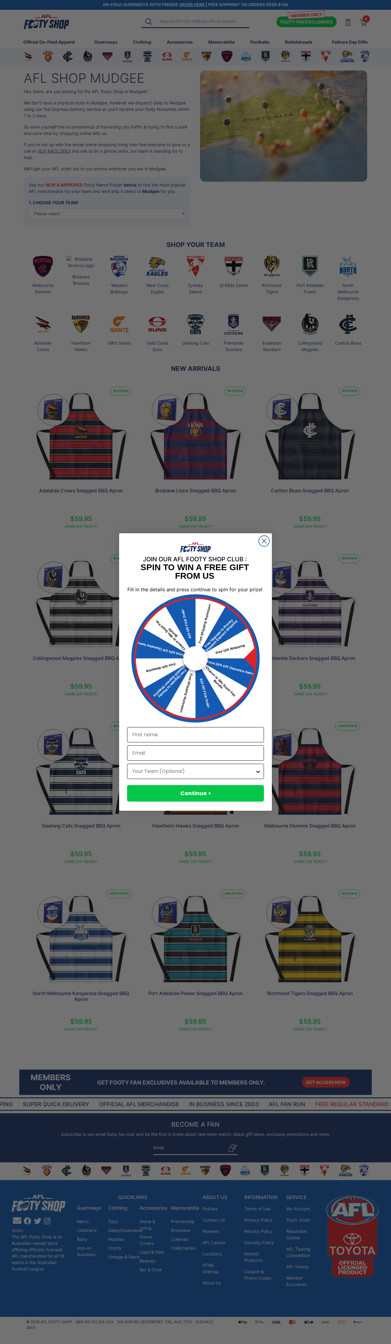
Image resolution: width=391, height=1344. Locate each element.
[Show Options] (258, 771)
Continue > (195, 793)
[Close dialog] (264, 541)
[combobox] (193, 771)
